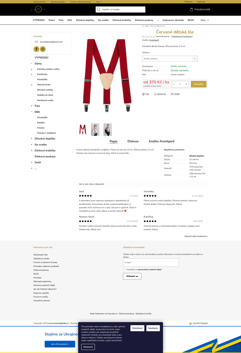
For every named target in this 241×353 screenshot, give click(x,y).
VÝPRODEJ (41, 57)
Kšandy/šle (42, 79)
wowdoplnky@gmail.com (51, 41)
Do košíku (198, 84)
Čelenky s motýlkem (46, 133)
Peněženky (42, 74)
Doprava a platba (41, 293)
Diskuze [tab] (133, 141)
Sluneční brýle (43, 84)
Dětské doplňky (196, 155)
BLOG (36, 274)
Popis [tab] (113, 141)
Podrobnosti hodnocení (182, 36)
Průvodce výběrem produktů (46, 266)
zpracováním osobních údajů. (150, 269)
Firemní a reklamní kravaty (80, 2)
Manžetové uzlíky (45, 100)
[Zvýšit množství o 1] (186, 84)
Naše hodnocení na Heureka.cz (104, 313)
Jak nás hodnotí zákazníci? (44, 289)
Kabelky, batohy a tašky (48, 69)
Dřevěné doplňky (45, 138)
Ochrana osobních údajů (44, 285)
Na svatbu (41, 144)
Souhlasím (153, 328)
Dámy (38, 63)
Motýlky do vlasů (45, 95)
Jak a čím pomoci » (60, 344)
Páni (37, 106)
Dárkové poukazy (45, 156)
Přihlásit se (132, 276)
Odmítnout (137, 328)
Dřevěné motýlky (45, 89)
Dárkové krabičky (45, 150)
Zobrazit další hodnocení (195, 236)
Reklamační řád (39, 2)
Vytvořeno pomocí (41, 300)
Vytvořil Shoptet (200, 323)
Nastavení (88, 347)
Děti (37, 112)
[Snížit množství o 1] (174, 84)
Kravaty (40, 127)
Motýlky (41, 122)
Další (38, 162)
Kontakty (37, 277)
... (36, 168)
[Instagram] (43, 49)
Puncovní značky (40, 296)
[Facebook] (36, 49)
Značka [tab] (161, 141)
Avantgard (154, 40)
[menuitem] (39, 20)
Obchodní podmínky (42, 281)
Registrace (201, 2)
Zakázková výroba (58, 2)
